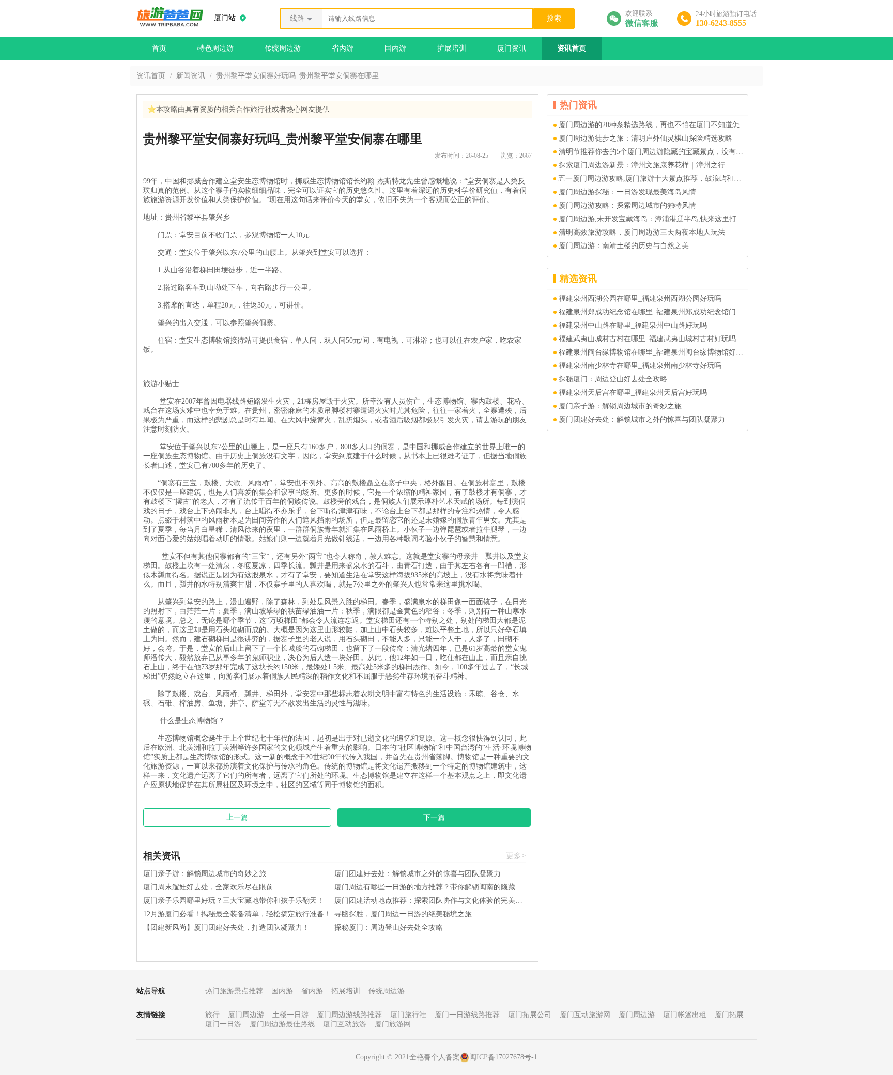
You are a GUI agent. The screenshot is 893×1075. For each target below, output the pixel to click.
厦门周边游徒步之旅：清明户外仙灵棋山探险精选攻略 (645, 138)
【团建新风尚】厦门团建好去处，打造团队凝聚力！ (226, 927)
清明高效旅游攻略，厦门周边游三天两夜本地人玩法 (642, 232)
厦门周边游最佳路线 (282, 1024)
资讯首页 (571, 48)
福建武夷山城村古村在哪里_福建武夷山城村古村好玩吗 (647, 339)
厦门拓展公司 (529, 1015)
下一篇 (434, 817)
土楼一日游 (290, 1015)
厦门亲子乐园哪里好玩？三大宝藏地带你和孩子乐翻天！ (233, 900)
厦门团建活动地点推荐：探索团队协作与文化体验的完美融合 (430, 900)
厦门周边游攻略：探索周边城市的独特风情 (627, 205)
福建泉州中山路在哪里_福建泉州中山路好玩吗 (633, 325)
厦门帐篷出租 (684, 1015)
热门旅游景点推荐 (234, 991)
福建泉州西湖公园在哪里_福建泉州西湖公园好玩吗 (640, 298)
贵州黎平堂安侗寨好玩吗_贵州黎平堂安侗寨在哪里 (297, 76)
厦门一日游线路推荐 (467, 1015)
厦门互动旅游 (344, 1024)
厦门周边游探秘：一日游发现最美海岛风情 (627, 192)
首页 (159, 48)
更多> (516, 856)
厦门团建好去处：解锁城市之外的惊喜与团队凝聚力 (417, 874)
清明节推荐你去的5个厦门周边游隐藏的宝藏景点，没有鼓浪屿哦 (653, 152)
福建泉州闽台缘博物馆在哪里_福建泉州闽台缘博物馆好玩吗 (653, 352)
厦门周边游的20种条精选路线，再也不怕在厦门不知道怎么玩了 (653, 125)
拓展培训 (345, 991)
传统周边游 (283, 48)
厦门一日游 (223, 1024)
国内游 (395, 48)
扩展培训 (451, 48)
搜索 (554, 18)
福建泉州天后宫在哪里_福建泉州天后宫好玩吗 (633, 392)
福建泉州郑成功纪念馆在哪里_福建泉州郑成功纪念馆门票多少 (653, 312)
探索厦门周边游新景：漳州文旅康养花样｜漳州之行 (642, 165)
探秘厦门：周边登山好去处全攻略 (388, 927)
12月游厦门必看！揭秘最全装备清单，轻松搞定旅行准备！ (237, 914)
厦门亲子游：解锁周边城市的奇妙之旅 (204, 874)
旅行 (212, 1015)
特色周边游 (215, 48)
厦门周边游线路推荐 (349, 1015)
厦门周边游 (246, 1015)
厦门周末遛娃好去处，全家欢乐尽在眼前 (208, 887)
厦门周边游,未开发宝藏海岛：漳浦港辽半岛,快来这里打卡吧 (653, 219)
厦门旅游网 (393, 1024)
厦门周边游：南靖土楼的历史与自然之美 (624, 246)
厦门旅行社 (408, 1015)
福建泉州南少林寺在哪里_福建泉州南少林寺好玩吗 (640, 366)
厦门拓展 (729, 1015)
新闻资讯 (190, 76)
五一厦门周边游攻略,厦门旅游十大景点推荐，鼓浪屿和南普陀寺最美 (653, 178)
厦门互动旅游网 (585, 1015)
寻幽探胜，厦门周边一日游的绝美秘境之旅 (403, 914)
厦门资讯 (511, 48)
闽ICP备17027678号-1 (503, 1057)
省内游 (342, 48)
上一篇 (237, 817)
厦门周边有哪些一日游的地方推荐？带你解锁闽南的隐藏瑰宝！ (430, 887)
